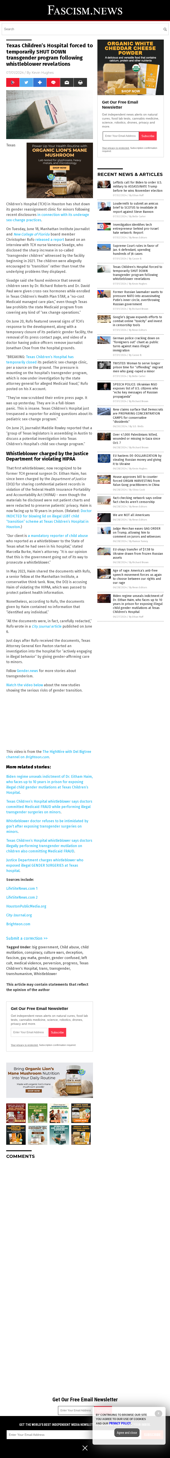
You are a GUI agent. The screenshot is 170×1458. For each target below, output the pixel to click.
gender (44, 958)
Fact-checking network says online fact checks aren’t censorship (137, 500)
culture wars (54, 952)
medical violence (27, 963)
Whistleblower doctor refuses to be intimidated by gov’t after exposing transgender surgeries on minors (47, 826)
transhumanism (19, 974)
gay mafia (28, 958)
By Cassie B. (135, 258)
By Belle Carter (137, 216)
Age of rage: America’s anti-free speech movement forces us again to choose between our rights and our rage (137, 577)
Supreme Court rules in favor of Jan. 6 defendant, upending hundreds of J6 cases (135, 250)
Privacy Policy (120, 1423)
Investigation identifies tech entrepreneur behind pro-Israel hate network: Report (136, 229)
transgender (59, 968)
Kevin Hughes (43, 73)
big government (45, 947)
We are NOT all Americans (131, 515)
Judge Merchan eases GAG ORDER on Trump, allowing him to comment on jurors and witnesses (137, 533)
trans (43, 968)
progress (70, 963)
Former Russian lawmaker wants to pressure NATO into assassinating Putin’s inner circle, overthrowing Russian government (138, 298)
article (47, 626)
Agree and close (127, 1432)
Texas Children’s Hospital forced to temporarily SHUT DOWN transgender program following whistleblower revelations (137, 273)
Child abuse (69, 947)
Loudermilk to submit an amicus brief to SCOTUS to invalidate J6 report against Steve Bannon (135, 207)
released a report (49, 239)
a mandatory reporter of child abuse (58, 536)
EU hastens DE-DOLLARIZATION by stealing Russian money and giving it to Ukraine (137, 460)
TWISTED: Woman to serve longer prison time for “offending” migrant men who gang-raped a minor (138, 367)
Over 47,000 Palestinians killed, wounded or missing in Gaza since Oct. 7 (136, 439)
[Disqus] (49, 1218)
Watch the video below (24, 685)
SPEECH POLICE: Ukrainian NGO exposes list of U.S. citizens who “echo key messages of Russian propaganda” (135, 391)
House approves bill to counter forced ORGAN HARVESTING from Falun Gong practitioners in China (136, 481)
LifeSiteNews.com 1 (21, 888)
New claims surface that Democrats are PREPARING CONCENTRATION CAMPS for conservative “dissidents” (138, 416)
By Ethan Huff (136, 195)
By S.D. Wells (136, 426)
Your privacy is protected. (24, 1045)
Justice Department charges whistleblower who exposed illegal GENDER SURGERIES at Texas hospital (44, 865)
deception (74, 952)
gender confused (66, 958)
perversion (52, 963)
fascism (12, 958)
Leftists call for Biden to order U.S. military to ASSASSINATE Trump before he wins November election (137, 186)
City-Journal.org (19, 915)
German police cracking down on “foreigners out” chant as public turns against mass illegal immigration (136, 344)
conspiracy (33, 952)
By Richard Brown (138, 308)
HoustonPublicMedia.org (26, 906)
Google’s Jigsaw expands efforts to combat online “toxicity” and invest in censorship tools (137, 321)
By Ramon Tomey (138, 541)
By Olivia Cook (137, 489)
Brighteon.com (18, 924)
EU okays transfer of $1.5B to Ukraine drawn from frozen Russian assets (138, 553)
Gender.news (27, 671)
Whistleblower (45, 974)
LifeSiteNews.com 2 (22, 897)
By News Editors (138, 237)
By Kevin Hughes (138, 283)
